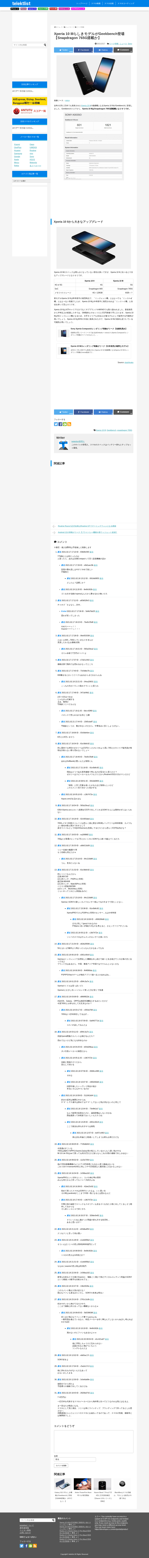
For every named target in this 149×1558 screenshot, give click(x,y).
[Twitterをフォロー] (56, 424)
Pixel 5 (23, 9)
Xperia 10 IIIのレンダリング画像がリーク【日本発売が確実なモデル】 (100, 346)
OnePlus (17, 147)
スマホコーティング (126, 3)
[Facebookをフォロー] (60, 424)
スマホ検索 (96, 3)
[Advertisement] (93, 17)
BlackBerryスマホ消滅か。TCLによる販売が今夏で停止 (123, 1495)
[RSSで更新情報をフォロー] (69, 424)
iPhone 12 (15, 9)
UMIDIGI (33, 147)
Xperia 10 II (86, 106)
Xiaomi (17, 144)
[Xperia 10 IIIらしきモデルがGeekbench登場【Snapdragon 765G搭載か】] (103, 50)
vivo (31, 154)
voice (67, 100)
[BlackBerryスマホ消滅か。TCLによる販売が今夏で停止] (122, 1484)
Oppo (32, 144)
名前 (56, 1456)
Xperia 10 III (101, 430)
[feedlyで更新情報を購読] (65, 424)
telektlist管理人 (78, 441)
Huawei (17, 150)
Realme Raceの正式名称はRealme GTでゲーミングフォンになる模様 (87, 526)
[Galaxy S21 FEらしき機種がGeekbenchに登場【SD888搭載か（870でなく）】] (63, 1484)
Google (17, 157)
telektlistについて (27, 1525)
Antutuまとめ (64, 9)
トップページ (81, 3)
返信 (91, 552)
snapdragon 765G (124, 430)
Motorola (33, 163)
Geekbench (111, 430)
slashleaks (129, 362)
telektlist (21, 3)
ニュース (123, 44)
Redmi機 (53, 9)
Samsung (18, 154)
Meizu (16, 163)
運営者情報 (24, 1528)
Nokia (16, 166)
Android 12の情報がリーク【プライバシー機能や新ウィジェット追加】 (87, 532)
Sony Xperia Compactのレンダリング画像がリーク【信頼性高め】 (99, 329)
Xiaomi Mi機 (43, 9)
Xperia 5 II (32, 9)
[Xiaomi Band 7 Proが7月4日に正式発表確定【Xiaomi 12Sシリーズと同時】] (103, 1484)
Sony (130, 44)
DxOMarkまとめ (78, 9)
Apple (16, 160)
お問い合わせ (25, 1533)
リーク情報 (114, 44)
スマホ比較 (109, 3)
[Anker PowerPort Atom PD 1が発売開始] (83, 1484)
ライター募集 (25, 1530)
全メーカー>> (35, 166)
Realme (33, 150)
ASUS (32, 160)
